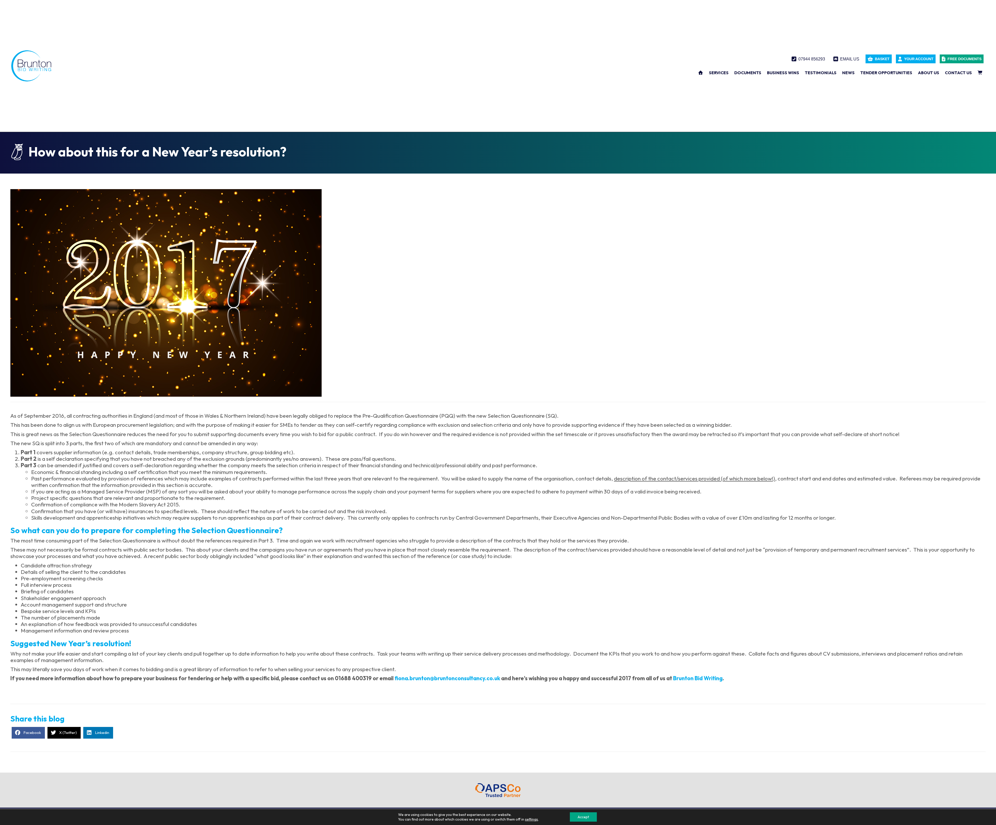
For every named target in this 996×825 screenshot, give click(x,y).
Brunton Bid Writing (698, 678)
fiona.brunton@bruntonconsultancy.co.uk (447, 678)
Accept (583, 817)
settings (531, 819)
